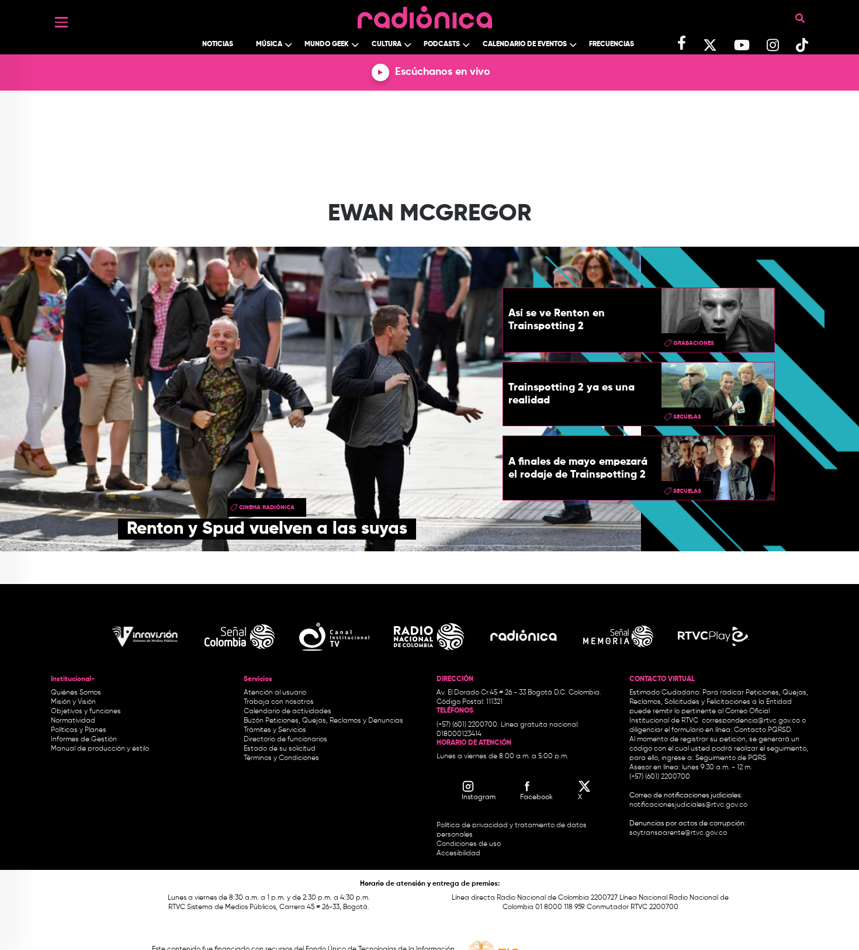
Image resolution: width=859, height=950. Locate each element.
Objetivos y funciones (86, 711)
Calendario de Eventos (525, 44)
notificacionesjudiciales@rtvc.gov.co (688, 805)
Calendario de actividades (287, 711)
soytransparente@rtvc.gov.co (678, 833)
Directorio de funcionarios (285, 739)
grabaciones (693, 343)
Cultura (386, 44)
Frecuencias (611, 44)
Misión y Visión (73, 702)
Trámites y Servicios (275, 730)
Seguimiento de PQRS (730, 758)
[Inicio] (425, 14)
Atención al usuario (275, 692)
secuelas (687, 417)
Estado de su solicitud (280, 748)
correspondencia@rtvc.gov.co (751, 720)
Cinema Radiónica (267, 507)
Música (269, 44)
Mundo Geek (326, 44)
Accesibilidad (459, 853)
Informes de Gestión (84, 739)
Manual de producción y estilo (100, 748)
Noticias (217, 44)
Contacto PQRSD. (763, 730)
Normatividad (73, 720)
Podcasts (442, 44)
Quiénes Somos (76, 692)
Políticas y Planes (78, 730)
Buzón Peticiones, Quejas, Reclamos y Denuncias (323, 720)
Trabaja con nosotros (279, 702)
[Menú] (61, 22)
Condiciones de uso (469, 844)
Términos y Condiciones (281, 758)
